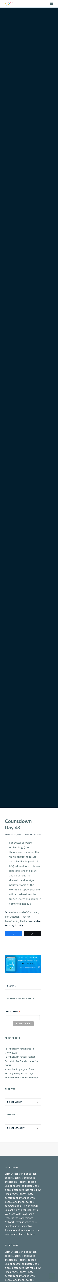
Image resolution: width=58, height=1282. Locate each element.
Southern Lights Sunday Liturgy (21, 1078)
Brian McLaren (34, 835)
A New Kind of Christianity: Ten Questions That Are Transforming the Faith (22, 916)
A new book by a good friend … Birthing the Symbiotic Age (21, 1072)
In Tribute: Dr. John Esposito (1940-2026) (19, 1051)
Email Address (13, 1012)
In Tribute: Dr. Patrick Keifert (20, 1057)
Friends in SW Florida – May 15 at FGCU (22, 1063)
